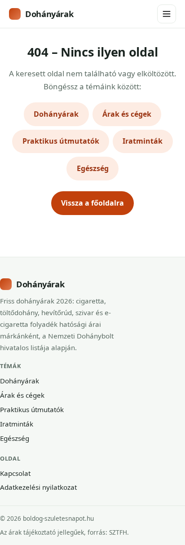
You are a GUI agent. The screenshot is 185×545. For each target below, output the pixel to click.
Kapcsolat (15, 473)
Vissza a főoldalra (92, 203)
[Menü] (166, 13)
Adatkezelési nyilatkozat (38, 487)
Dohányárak (49, 13)
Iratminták (143, 141)
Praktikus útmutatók (60, 141)
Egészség (93, 168)
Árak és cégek (126, 114)
